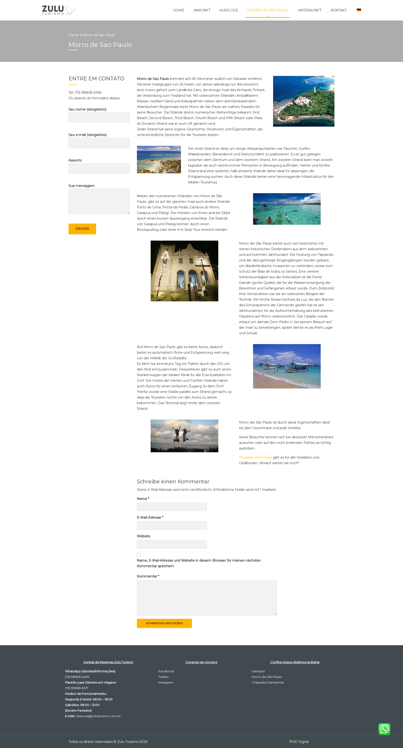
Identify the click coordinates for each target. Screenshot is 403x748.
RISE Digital (299, 742)
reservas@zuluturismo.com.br (98, 716)
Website (143, 536)
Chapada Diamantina (268, 682)
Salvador (258, 671)
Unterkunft (309, 10)
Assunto (75, 160)
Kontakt (338, 10)
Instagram (165, 682)
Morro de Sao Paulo (267, 10)
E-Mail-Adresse (150, 517)
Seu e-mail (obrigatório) (88, 135)
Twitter (163, 677)
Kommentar (148, 576)
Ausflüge (228, 10)
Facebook (166, 671)
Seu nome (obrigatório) (87, 109)
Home (178, 10)
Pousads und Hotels (255, 457)
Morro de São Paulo (267, 677)
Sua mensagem (82, 186)
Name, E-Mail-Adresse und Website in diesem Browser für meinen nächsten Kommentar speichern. (199, 563)
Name (143, 499)
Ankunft (202, 10)
